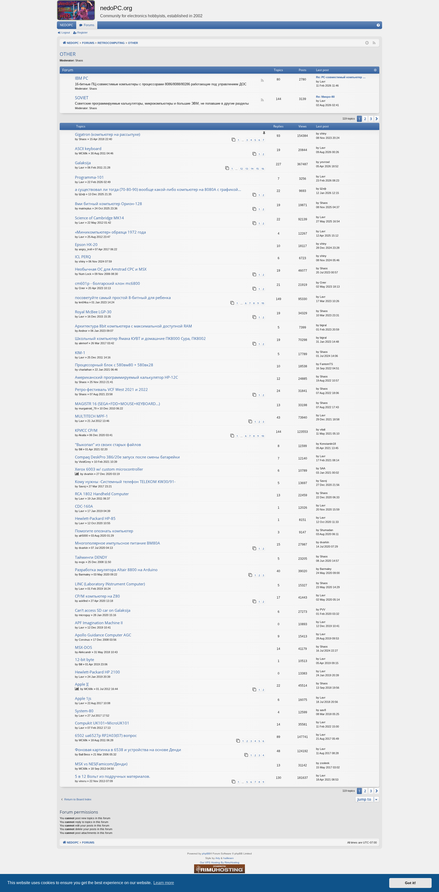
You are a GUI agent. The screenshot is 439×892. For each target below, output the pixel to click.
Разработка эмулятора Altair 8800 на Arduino (116, 569)
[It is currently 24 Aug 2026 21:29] (367, 43)
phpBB (206, 853)
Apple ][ (82, 684)
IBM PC (81, 78)
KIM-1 (80, 352)
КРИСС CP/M (86, 430)
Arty (217, 858)
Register (82, 32)
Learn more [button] (163, 883)
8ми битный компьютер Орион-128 (108, 203)
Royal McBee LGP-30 (93, 311)
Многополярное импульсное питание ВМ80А (117, 543)
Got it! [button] (410, 883)
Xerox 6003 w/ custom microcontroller (109, 469)
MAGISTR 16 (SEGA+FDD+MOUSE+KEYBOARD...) (117, 403)
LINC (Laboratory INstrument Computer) (110, 583)
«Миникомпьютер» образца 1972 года (110, 232)
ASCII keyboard (88, 148)
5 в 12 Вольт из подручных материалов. (112, 776)
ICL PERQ (83, 256)
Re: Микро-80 (325, 96)
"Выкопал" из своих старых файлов (108, 444)
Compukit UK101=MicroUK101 (102, 722)
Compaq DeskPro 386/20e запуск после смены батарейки (127, 456)
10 (262, 303)
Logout (65, 32)
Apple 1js (83, 698)
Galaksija (83, 162)
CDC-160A (84, 506)
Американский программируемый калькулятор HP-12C (126, 377)
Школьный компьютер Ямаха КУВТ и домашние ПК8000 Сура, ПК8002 (140, 338)
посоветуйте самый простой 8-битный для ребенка (123, 297)
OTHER (68, 54)
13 (246, 168)
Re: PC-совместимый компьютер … (341, 77)
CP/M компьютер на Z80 (97, 596)
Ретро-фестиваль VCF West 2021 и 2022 (111, 389)
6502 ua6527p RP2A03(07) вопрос (106, 735)
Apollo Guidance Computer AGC (103, 634)
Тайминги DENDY (91, 557)
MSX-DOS (83, 647)
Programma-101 (89, 177)
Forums (89, 25)
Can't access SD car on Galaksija (102, 610)
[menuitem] (378, 25)
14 (252, 168)
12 (241, 168)
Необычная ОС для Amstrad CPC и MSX (111, 269)
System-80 (84, 710)
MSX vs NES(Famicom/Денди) (101, 763)
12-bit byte (84, 659)
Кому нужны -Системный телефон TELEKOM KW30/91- (125, 481)
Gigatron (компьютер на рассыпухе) (107, 134)
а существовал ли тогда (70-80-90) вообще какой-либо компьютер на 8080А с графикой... (158, 189)
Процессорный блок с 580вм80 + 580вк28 (114, 364)
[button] (376, 119)
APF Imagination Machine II (99, 622)
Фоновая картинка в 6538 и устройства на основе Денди (128, 749)
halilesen (228, 858)
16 (262, 168)
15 (257, 168)
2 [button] (365, 118)
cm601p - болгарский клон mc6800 (107, 283)
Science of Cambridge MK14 (99, 217)
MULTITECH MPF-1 (91, 416)
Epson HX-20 (86, 244)
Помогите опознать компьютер (104, 530)
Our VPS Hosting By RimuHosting (219, 862)
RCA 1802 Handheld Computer (102, 493)
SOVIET (81, 98)
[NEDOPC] (78, 10)
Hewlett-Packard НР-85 (95, 518)
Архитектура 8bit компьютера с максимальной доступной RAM (133, 325)
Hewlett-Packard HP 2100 (97, 671)
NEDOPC (66, 25)
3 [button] (371, 118)
